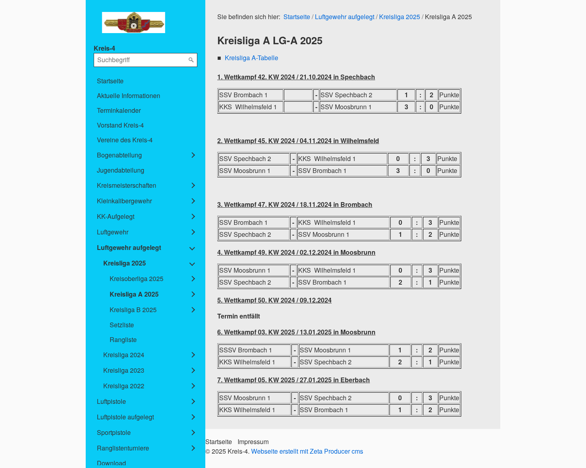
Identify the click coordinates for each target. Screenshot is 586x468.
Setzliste (122, 324)
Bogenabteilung (119, 154)
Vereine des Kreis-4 (125, 139)
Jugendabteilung (120, 170)
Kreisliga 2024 (123, 354)
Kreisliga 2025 (124, 262)
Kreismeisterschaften (126, 185)
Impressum (253, 441)
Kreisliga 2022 (123, 385)
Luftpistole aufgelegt (125, 416)
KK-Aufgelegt (115, 216)
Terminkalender (119, 110)
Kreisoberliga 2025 (136, 278)
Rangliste (123, 339)
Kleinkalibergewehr (124, 200)
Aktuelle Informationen (128, 95)
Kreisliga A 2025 (134, 294)
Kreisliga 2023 (123, 370)
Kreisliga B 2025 (133, 309)
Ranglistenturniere (123, 447)
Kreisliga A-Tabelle (251, 57)
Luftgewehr (112, 231)
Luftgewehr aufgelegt (129, 247)
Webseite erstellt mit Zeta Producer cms (307, 451)
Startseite (110, 80)
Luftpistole (111, 401)
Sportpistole (114, 432)
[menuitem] (145, 80)
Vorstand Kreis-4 (120, 125)
